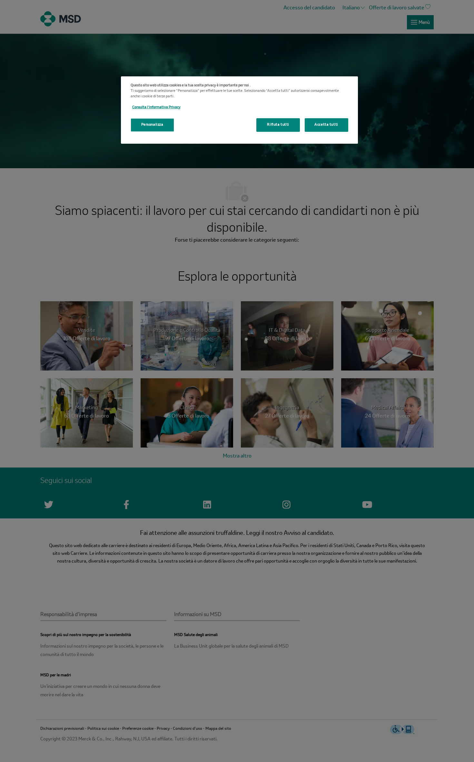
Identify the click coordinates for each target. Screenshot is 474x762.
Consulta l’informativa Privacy (156, 107)
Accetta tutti (326, 125)
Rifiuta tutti (278, 125)
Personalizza (152, 125)
